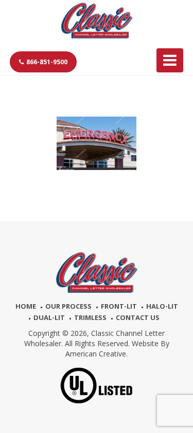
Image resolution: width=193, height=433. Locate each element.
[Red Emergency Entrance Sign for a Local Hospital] (96, 143)
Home (25, 306)
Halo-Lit (162, 306)
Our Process (68, 306)
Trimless (90, 317)
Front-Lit (119, 306)
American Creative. (96, 354)
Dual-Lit (49, 317)
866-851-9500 (46, 62)
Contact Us (138, 317)
